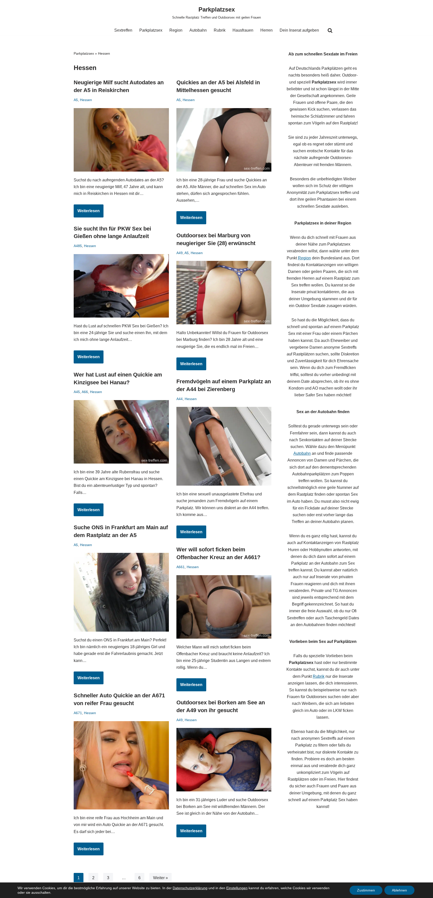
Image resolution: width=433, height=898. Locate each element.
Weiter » (160, 878)
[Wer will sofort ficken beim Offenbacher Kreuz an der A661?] (224, 607)
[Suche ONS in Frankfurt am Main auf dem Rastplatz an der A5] (121, 592)
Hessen (86, 100)
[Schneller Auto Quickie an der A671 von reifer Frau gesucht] (121, 765)
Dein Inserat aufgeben (299, 30)
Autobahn (198, 30)
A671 (78, 713)
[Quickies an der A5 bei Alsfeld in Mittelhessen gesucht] (224, 140)
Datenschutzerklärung (190, 888)
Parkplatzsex (150, 30)
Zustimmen (366, 890)
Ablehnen (399, 890)
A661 (180, 567)
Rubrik (220, 30)
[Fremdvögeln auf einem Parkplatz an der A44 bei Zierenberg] (224, 446)
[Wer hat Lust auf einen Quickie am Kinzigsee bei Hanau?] (121, 432)
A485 (78, 246)
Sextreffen (123, 30)
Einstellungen (237, 888)
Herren (266, 30)
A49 (179, 253)
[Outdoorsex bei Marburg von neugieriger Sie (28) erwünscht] (224, 292)
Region (175, 30)
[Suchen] (330, 30)
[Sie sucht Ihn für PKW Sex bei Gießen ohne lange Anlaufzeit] (121, 286)
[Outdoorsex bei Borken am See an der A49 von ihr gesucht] (224, 759)
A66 (85, 392)
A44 (179, 399)
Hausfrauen (243, 30)
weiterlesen (87, 212)
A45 (77, 392)
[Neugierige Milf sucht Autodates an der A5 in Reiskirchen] (121, 140)
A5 (76, 100)
